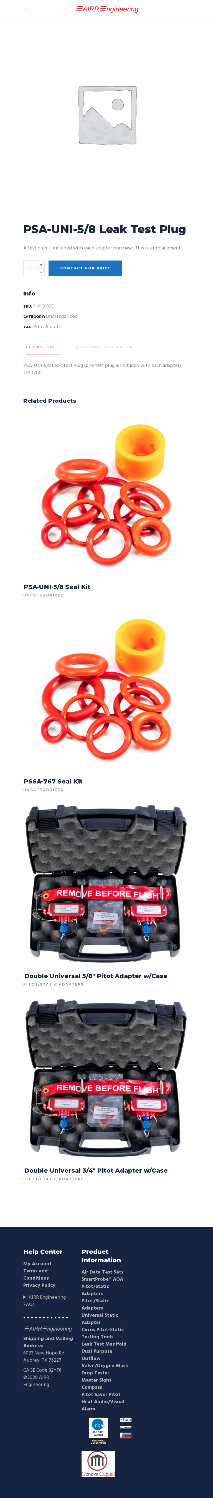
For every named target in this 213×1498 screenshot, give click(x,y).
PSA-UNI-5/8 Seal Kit (57, 587)
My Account (37, 1264)
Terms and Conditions (36, 1274)
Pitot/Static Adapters (53, 984)
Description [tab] (40, 347)
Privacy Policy (39, 1286)
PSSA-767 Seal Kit (53, 781)
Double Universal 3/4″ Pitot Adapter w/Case (96, 1170)
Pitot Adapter (48, 327)
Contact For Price (85, 268)
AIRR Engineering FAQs (44, 1301)
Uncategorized (62, 317)
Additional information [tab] (104, 347)
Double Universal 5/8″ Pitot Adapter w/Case (96, 976)
